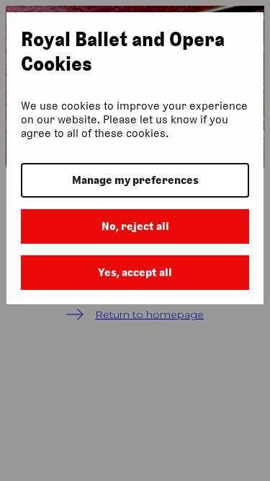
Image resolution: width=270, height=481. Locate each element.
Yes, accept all (135, 272)
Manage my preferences (135, 180)
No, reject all (135, 226)
